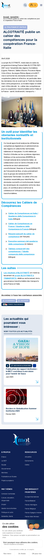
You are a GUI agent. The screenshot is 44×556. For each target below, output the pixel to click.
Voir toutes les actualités (18, 332)
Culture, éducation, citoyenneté (7, 499)
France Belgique (30, 509)
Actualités (14, 17)
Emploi (3, 504)
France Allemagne (31, 505)
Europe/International (32, 497)
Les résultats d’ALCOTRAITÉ (16, 273)
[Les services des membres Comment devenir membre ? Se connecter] (33, 5)
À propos (5, 452)
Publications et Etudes (9, 477)
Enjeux (3, 457)
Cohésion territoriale (8, 494)
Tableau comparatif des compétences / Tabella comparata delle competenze (21, 251)
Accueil (6, 17)
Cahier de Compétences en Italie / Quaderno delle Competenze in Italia (23, 216)
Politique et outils (7, 512)
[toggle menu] (41, 5)
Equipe (3, 465)
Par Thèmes (6, 489)
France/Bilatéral (30, 501)
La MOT (4, 461)
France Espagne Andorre (33, 513)
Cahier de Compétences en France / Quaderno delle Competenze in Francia (20, 226)
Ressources (31, 452)
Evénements (29, 461)
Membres (4, 473)
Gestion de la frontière (8, 508)
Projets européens (7, 481)
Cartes (27, 465)
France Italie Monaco (32, 517)
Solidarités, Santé (7, 516)
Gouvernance (6, 469)
